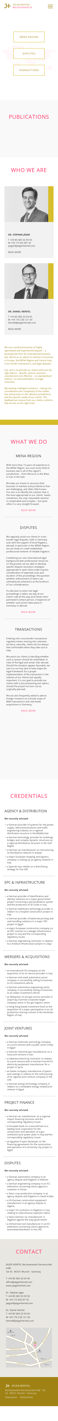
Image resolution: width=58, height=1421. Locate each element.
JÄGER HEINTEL (21, 4)
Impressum (11, 1397)
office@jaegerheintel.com (19, 1281)
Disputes (29, 53)
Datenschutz (26, 1397)
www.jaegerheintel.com (18, 1285)
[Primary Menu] (49, 6)
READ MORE (14, 252)
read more (28, 510)
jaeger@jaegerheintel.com (21, 245)
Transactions (29, 70)
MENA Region (29, 37)
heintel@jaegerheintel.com (22, 322)
